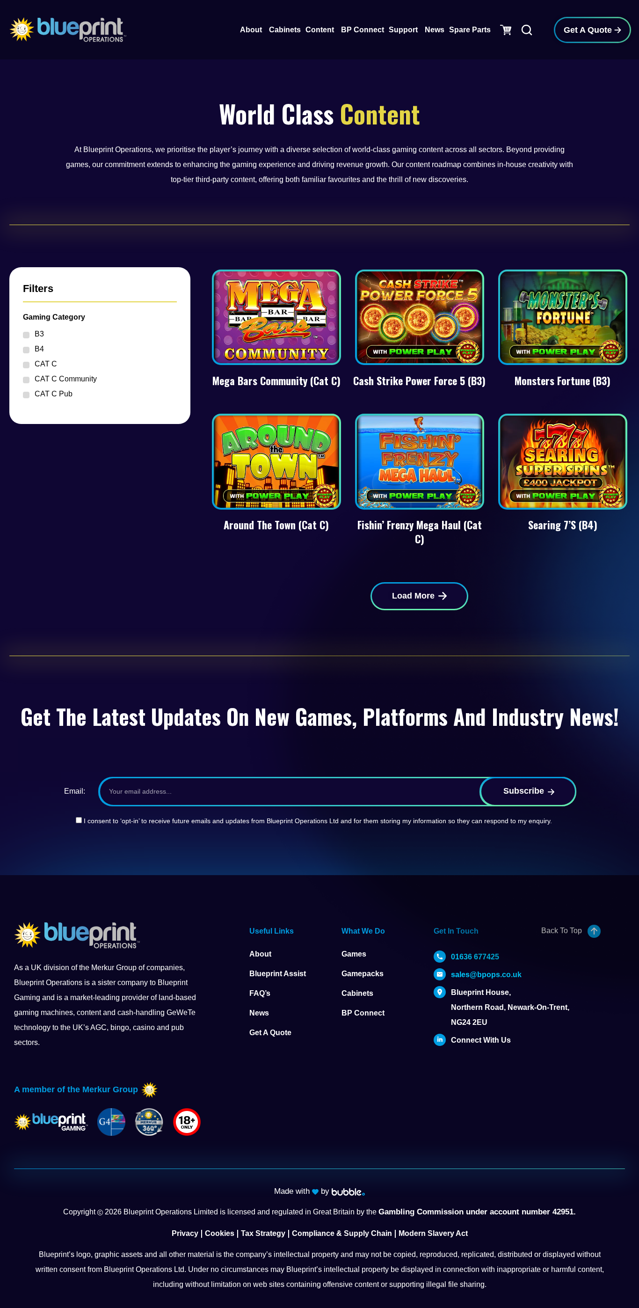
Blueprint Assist (277, 974)
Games (353, 954)
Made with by (303, 1191)
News (259, 1013)
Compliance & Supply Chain (342, 1233)
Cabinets (357, 993)
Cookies (219, 1233)
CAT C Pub (54, 394)
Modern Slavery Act (433, 1233)
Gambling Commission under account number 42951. (477, 1211)
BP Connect (363, 1013)
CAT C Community (66, 379)
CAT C (46, 364)
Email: (74, 791)
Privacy (185, 1233)
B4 (39, 349)
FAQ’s (259, 993)
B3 (39, 334)
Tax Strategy (263, 1233)
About (260, 954)
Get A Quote (270, 1033)
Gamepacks (362, 974)
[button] (419, 596)
